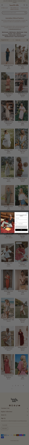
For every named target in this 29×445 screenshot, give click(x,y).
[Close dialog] (27, 213)
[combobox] (16, 224)
